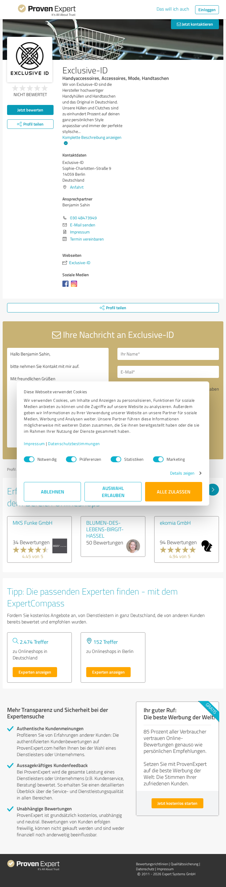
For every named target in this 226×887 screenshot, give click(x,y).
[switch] (71, 459)
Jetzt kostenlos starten (177, 803)
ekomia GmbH (175, 522)
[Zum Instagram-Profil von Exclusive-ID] (75, 286)
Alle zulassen (173, 491)
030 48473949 (83, 217)
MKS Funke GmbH (32, 522)
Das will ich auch (173, 9)
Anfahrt (77, 187)
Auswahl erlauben (113, 491)
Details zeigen (182, 473)
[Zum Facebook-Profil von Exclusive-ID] (66, 286)
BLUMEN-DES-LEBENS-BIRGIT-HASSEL (105, 529)
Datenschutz (145, 868)
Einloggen (207, 9)
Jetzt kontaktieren (197, 24)
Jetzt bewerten (30, 110)
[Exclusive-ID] (30, 59)
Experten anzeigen (35, 672)
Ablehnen (52, 491)
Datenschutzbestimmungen (74, 443)
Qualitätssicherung (184, 863)
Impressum (34, 443)
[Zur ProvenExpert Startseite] (47, 11)
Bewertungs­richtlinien (152, 863)
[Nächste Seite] (212, 490)
